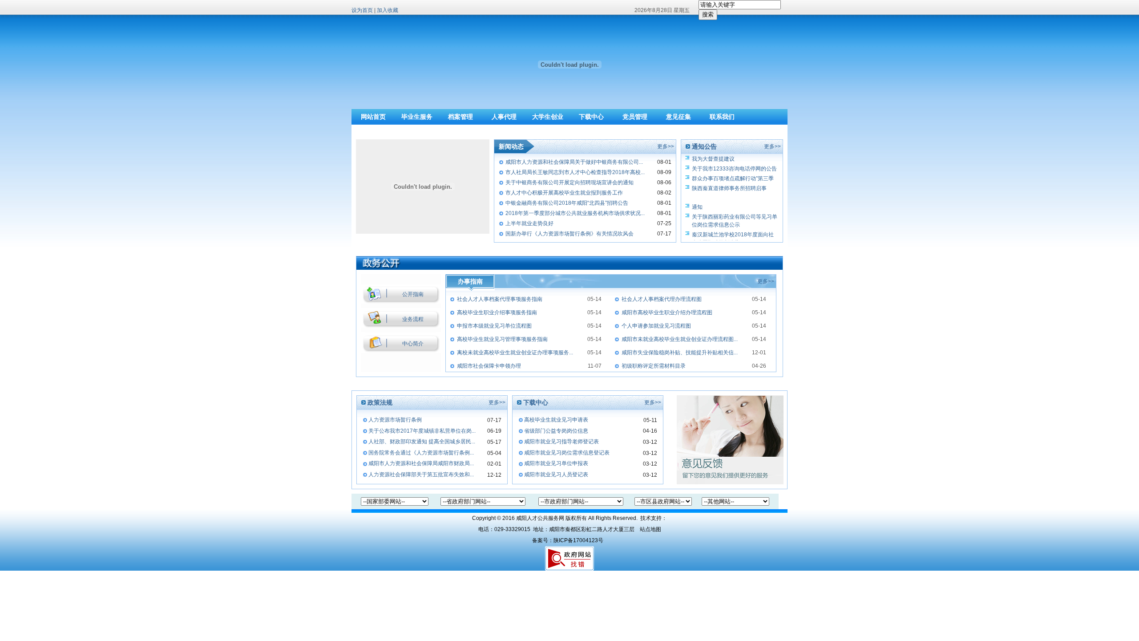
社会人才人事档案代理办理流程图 (662, 299)
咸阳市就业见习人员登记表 (556, 474)
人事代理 (504, 116)
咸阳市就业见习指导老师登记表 (561, 441)
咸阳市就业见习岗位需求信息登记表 (567, 453)
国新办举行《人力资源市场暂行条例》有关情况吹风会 (569, 234)
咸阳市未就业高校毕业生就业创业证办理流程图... (680, 339)
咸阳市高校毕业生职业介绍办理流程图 (667, 312)
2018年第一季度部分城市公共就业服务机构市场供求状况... (575, 213)
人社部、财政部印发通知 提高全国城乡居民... (421, 441)
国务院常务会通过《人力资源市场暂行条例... (421, 453)
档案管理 (460, 116)
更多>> (665, 146)
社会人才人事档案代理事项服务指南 (499, 299)
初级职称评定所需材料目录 (654, 366)
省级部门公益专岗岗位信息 (556, 431)
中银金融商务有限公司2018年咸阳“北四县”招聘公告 (566, 203)
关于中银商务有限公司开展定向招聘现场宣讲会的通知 (569, 182)
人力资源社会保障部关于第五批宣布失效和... (421, 474)
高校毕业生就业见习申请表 (556, 420)
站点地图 (650, 529)
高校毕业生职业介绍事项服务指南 (497, 312)
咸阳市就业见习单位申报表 (556, 463)
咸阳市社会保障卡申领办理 (489, 366)
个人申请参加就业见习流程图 (656, 326)
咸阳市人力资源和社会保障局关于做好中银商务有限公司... (574, 162)
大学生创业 (547, 116)
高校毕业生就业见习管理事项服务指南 (502, 339)
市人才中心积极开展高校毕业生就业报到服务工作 (564, 193)
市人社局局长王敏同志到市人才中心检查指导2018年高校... (575, 172)
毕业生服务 (416, 116)
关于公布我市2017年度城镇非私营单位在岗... (422, 431)
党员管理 (634, 116)
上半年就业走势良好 (529, 223)
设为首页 (362, 10)
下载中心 (591, 116)
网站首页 (373, 116)
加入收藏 (387, 10)
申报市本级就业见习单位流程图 (494, 326)
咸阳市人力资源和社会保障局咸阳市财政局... (421, 463)
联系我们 (722, 116)
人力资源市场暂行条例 (395, 420)
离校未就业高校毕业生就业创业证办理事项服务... (515, 352)
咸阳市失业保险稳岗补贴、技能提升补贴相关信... (680, 352)
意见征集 (678, 116)
